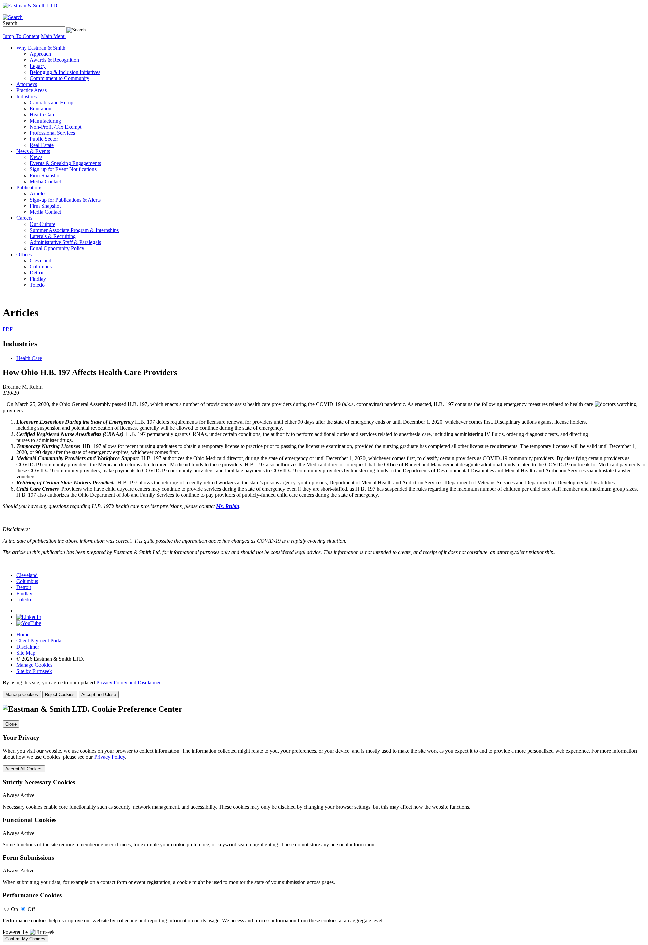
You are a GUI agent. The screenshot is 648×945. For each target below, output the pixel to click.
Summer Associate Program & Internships (74, 230)
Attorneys (26, 84)
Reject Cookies (60, 694)
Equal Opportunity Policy (57, 248)
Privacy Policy (109, 757)
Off (31, 909)
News (36, 157)
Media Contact (45, 181)
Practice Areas (31, 90)
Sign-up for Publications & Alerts (65, 200)
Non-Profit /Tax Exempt (55, 127)
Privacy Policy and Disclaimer (128, 682)
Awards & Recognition (54, 60)
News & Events (33, 151)
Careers (24, 218)
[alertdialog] (324, 823)
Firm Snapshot (45, 175)
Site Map (25, 653)
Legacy (38, 66)
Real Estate (42, 145)
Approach (40, 54)
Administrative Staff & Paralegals (65, 242)
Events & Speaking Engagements (65, 163)
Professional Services (52, 133)
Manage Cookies (34, 665)
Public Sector (44, 139)
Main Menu (53, 36)
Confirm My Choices (25, 938)
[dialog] (324, 689)
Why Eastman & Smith (40, 48)
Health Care (42, 114)
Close (11, 724)
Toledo (37, 285)
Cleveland (40, 260)
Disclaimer (27, 647)
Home (22, 634)
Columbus (41, 266)
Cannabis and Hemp (51, 102)
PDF (8, 329)
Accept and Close (98, 694)
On (14, 909)
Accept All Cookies (24, 768)
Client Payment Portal (39, 641)
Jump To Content (21, 36)
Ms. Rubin (227, 506)
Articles (38, 193)
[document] (324, 823)
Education (40, 108)
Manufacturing (45, 121)
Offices (24, 254)
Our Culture (42, 224)
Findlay (38, 279)
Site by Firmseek (34, 671)
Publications (29, 187)
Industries (26, 96)
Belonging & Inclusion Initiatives (65, 72)
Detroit (37, 272)
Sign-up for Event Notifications (63, 169)
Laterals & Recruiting (53, 236)
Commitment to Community (59, 78)
